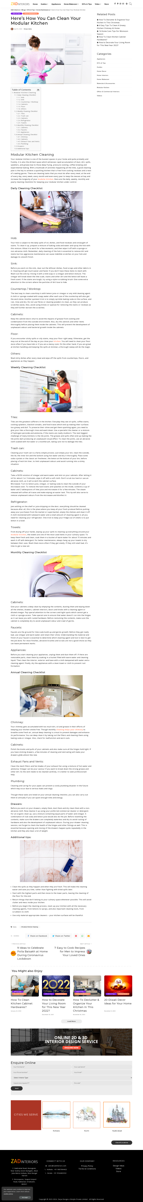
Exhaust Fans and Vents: (30, 141)
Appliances (101, 59)
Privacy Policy (87, 1166)
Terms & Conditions (87, 1169)
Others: (24, 109)
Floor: (23, 107)
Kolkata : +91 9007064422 (57, 1169)
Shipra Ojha (28, 29)
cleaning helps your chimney (69, 729)
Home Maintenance (31, 13)
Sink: (22, 100)
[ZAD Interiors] (20, 4)
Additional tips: (23, 149)
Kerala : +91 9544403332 (56, 1173)
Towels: (24, 123)
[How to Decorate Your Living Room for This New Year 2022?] (56, 986)
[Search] (130, 3)
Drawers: (20, 146)
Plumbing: (24, 144)
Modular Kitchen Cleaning (25, 92)
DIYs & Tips (16, 13)
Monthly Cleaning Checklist (28, 125)
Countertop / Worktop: (29, 102)
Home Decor (101, 71)
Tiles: (23, 114)
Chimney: (24, 137)
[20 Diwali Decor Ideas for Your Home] (118, 986)
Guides (99, 67)
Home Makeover (103, 79)
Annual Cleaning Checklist (27, 135)
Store (118, 1171)
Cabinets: (24, 104)
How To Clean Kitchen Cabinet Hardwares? (22, 1003)
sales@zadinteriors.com (57, 1166)
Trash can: (25, 116)
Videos (99, 95)
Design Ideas (118, 1166)
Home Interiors (102, 75)
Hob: (22, 97)
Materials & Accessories (106, 83)
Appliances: (25, 132)
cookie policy (8, 1194)
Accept (25, 1197)
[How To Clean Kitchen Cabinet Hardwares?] (25, 986)
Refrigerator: (26, 120)
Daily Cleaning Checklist (26, 95)
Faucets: (24, 130)
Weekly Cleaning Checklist (27, 111)
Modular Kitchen (103, 87)
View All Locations (121, 1142)
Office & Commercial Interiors (108, 91)
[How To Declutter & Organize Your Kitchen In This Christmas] (87, 986)
